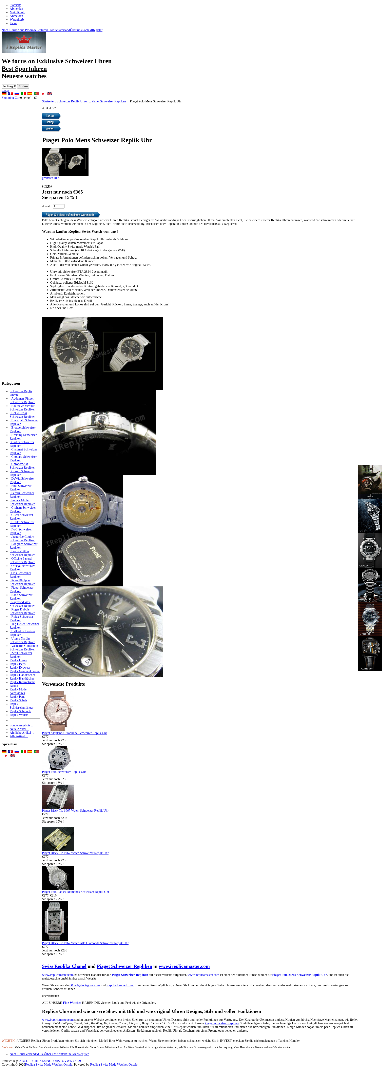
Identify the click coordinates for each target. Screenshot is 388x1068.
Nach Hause (9, 30)
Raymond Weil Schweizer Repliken (22, 603)
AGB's (40, 1054)
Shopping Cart (11, 97)
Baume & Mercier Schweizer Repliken (22, 407)
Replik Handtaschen (23, 675)
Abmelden (16, 8)
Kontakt (87, 30)
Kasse (13, 23)
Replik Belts (17, 664)
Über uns (76, 30)
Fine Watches (72, 1002)
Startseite (15, 5)
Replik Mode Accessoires (18, 691)
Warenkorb (17, 19)
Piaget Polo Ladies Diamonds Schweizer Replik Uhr (75, 891)
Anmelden (16, 16)
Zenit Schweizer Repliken (21, 654)
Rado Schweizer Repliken (21, 596)
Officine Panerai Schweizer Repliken (22, 560)
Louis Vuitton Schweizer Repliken (22, 553)
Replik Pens (17, 696)
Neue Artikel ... (19, 729)
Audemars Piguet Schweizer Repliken (22, 400)
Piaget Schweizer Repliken (109, 101)
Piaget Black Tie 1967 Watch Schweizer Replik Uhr (75, 810)
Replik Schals (18, 700)
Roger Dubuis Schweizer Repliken (22, 611)
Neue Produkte (27, 30)
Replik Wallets (19, 715)
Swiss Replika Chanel (64, 966)
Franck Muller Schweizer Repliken (22, 502)
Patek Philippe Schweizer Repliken (22, 582)
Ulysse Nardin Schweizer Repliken (22, 640)
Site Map (72, 1054)
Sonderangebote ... (22, 725)
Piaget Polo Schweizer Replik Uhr (64, 771)
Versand (65, 30)
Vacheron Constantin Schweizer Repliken (24, 647)
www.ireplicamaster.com (184, 966)
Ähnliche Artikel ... (22, 732)
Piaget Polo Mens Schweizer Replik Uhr (299, 974)
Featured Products (48, 30)
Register (97, 30)
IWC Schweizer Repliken (21, 531)
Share (5, 90)
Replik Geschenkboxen (25, 671)
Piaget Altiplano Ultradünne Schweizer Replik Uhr (74, 733)
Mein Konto (17, 12)
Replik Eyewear (20, 667)
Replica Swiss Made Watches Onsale (48, 1064)
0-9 (79, 1061)
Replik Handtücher (22, 678)
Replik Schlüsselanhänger (21, 705)
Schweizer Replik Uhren (72, 101)
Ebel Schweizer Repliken (20, 487)
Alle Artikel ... (19, 736)
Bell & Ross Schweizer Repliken (22, 414)
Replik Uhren (18, 660)
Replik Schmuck (20, 711)
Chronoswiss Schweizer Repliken (22, 465)
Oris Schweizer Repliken (20, 574)
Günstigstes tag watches (85, 985)
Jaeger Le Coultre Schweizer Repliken (22, 538)
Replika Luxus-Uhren (120, 985)
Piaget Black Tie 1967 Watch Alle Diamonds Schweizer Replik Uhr (85, 943)
